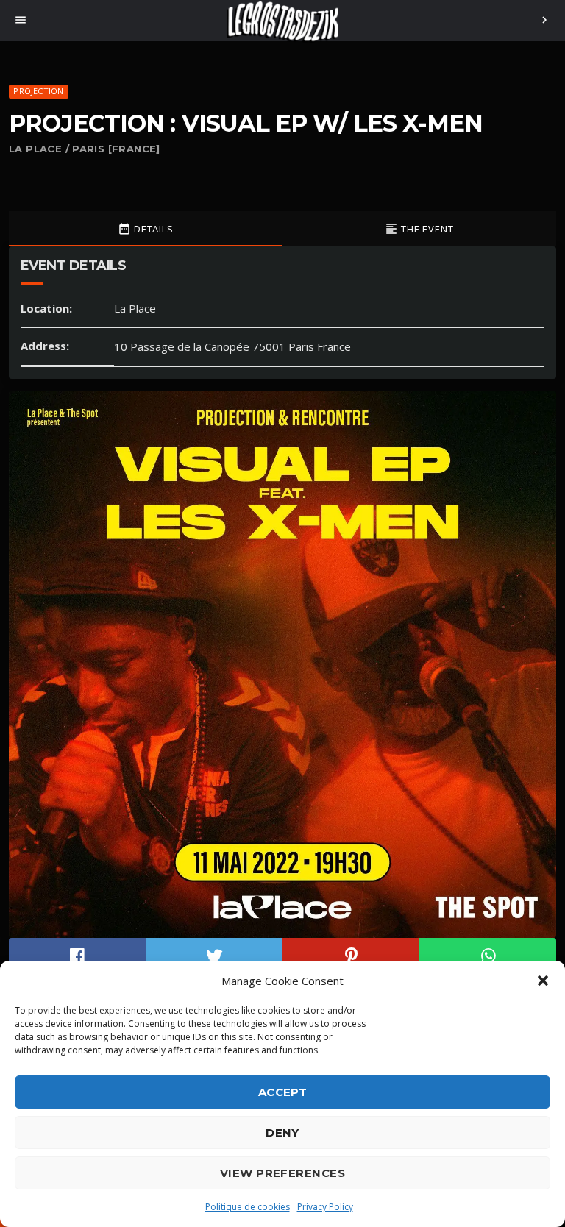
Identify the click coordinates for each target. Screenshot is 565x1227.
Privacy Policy (325, 1207)
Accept (283, 1092)
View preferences (282, 1173)
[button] (543, 980)
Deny (282, 1132)
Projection (38, 90)
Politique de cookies (247, 1207)
